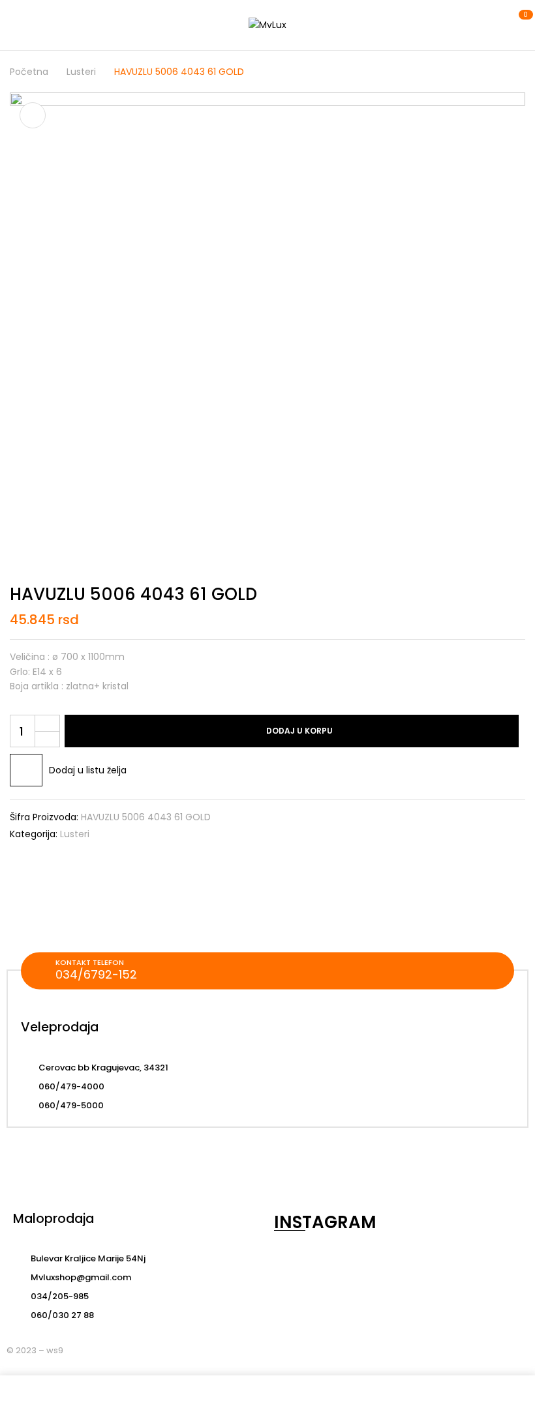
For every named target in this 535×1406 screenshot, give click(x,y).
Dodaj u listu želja (88, 770)
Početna (29, 71)
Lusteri (81, 71)
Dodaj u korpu (299, 730)
